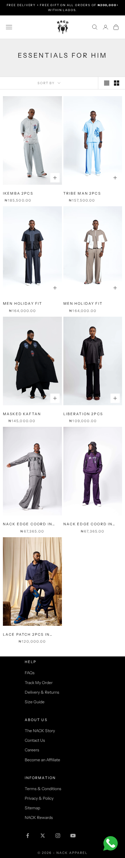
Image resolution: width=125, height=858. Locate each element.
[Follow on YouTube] (73, 835)
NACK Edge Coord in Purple (88, 524)
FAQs (30, 672)
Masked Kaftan (22, 414)
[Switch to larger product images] (106, 83)
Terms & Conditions (43, 788)
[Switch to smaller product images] (116, 83)
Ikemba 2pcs (18, 193)
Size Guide (34, 701)
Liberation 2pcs (83, 414)
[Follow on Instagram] (58, 835)
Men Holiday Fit (22, 303)
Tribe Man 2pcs (82, 193)
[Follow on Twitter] (43, 835)
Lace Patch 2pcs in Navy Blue (26, 634)
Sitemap (32, 808)
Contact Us (35, 740)
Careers (32, 750)
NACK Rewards (39, 817)
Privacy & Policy (39, 798)
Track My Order (39, 682)
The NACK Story (40, 730)
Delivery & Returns (42, 692)
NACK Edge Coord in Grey (27, 524)
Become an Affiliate (42, 759)
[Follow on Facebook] (28, 835)
